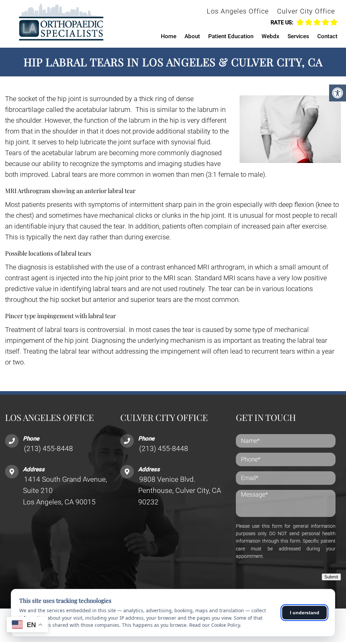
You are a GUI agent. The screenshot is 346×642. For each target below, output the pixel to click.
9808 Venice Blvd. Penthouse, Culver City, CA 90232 (179, 490)
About (192, 36)
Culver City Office (306, 11)
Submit (331, 576)
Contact (327, 36)
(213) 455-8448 (48, 449)
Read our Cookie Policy (214, 625)
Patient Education (230, 36)
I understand (304, 612)
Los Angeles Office (238, 11)
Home (168, 36)
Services (298, 36)
